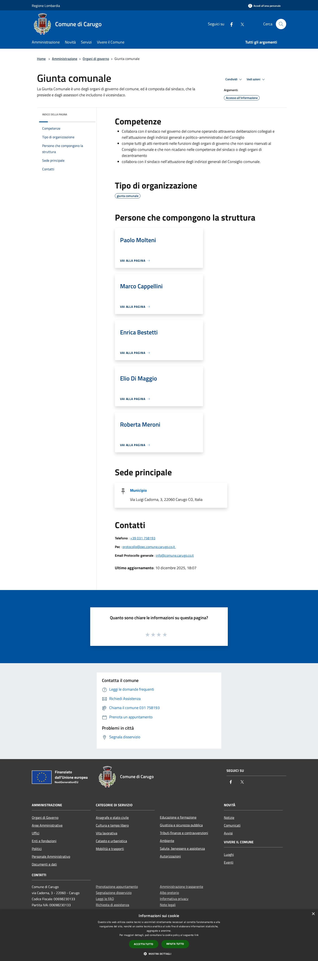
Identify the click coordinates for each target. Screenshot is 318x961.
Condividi (231, 79)
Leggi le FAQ (105, 898)
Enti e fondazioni (44, 840)
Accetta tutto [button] (143, 944)
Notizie (229, 817)
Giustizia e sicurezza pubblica (181, 825)
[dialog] (159, 935)
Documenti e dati (44, 864)
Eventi (228, 862)
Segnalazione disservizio (114, 892)
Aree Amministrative (47, 825)
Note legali (168, 904)
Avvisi (228, 833)
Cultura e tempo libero (112, 825)
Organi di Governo (45, 817)
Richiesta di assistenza (112, 904)
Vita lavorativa (106, 833)
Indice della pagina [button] (54, 114)
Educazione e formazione (178, 817)
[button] (159, 953)
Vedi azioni (254, 79)
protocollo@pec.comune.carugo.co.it (149, 546)
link (196, 935)
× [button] (313, 914)
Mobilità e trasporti (110, 848)
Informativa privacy (174, 898)
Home (41, 58)
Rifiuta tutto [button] (175, 944)
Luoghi (229, 854)
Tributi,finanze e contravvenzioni (184, 832)
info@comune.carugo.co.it (175, 555)
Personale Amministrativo (51, 856)
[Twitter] (240, 24)
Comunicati (232, 825)
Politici (37, 848)
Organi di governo (96, 58)
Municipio (138, 490)
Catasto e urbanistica (111, 840)
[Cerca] (281, 24)
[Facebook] (229, 24)
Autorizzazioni (170, 856)
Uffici (35, 833)
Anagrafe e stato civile (112, 817)
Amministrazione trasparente (181, 886)
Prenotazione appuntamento (117, 886)
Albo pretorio (169, 892)
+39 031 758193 (142, 538)
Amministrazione (64, 58)
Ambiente (167, 840)
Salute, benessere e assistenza (182, 848)
